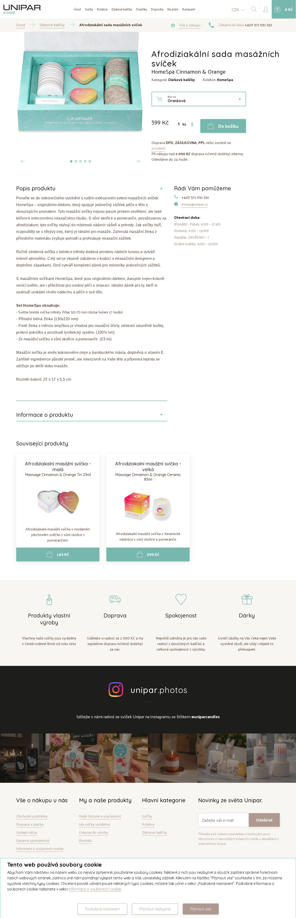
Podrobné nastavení (102, 909)
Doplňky (141, 9)
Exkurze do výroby (93, 832)
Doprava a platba (29, 824)
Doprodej (157, 9)
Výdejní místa (26, 832)
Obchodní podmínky (32, 816)
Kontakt (85, 840)
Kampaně (188, 9)
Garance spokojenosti (32, 840)
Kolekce (102, 9)
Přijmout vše (200, 909)
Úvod (77, 9)
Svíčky (89, 9)
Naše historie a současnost (100, 816)
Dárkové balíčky (122, 9)
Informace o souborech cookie (39, 849)
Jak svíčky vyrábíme (94, 824)
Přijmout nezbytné (154, 909)
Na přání (172, 9)
